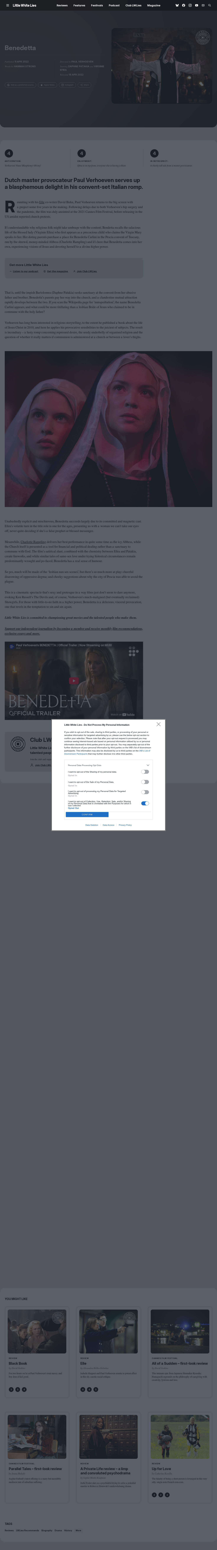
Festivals (97, 5)
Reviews (62, 5)
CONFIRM (87, 814)
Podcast (114, 5)
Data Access (108, 825)
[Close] (159, 725)
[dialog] (108, 775)
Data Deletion (91, 825)
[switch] (145, 772)
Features (79, 5)
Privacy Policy (125, 825)
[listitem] (108, 765)
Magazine (153, 5)
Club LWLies (133, 5)
